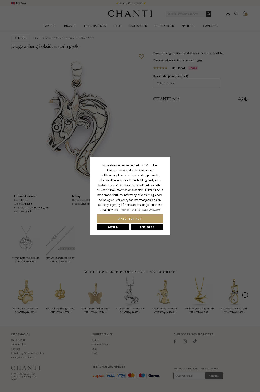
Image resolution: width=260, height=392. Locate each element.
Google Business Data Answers (140, 209)
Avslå (113, 227)
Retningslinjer (107, 205)
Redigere (147, 227)
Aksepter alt (129, 219)
